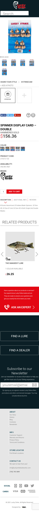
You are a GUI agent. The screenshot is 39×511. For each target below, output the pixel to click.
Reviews (33, 200)
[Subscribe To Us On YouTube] (26, 486)
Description (5, 200)
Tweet (11, 115)
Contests (13, 422)
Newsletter (13, 424)
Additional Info (20, 200)
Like (4, 115)
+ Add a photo (6, 85)
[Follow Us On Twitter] (32, 486)
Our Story (13, 415)
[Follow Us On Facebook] (15, 486)
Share (18, 115)
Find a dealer (19, 350)
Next (37, 254)
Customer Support (16, 435)
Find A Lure (19, 336)
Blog (11, 420)
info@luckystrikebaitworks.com (20, 468)
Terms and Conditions (17, 442)
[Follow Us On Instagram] (20, 486)
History (12, 417)
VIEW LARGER (4, 57)
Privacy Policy (14, 440)
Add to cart (14, 191)
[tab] (6, 201)
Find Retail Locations (17, 453)
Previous (2, 254)
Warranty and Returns (17, 437)
